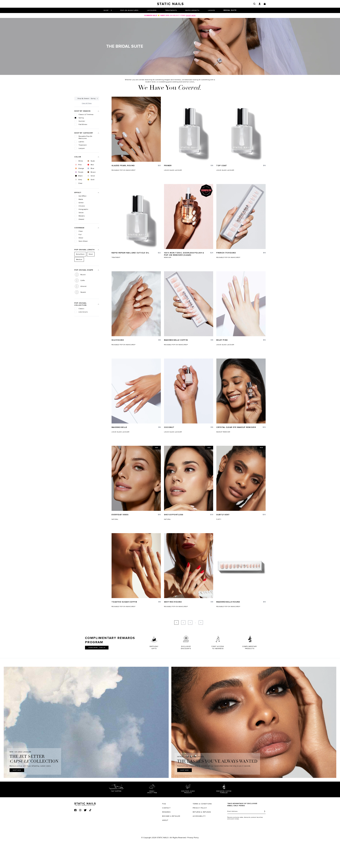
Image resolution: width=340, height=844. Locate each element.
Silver (93, 176)
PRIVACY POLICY (200, 808)
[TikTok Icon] (90, 810)
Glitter (81, 203)
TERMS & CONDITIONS (202, 804)
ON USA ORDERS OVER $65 (170, 15)
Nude (93, 161)
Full (80, 234)
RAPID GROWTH (192, 10)
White (80, 161)
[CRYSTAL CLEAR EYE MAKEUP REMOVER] (241, 391)
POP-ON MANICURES (129, 10)
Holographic (83, 209)
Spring (81, 118)
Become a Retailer (171, 816)
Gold (92, 179)
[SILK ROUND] (136, 303)
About (165, 820)
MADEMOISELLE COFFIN (176, 340)
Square (83, 292)
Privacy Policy (193, 838)
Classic (81, 309)
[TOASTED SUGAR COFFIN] (136, 565)
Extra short (80, 254)
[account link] (259, 4)
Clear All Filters (87, 103)
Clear (80, 183)
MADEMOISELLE (119, 427)
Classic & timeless (86, 114)
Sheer (81, 238)
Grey (80, 179)
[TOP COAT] (241, 129)
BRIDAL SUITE (230, 10)
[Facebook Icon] (75, 810)
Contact (166, 808)
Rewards (166, 812)
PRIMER (168, 166)
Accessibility (199, 816)
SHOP (106, 10)
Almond (83, 286)
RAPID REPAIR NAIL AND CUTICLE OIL (130, 253)
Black (80, 176)
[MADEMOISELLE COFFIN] (188, 303)
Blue (92, 168)
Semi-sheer (83, 241)
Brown (93, 172)
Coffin (82, 280)
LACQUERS (152, 10)
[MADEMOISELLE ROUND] (241, 565)
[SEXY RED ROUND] (188, 565)
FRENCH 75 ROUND (226, 253)
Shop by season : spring (86, 98)
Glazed (81, 219)
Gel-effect (82, 196)
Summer (82, 121)
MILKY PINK (222, 340)
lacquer (82, 148)
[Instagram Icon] (80, 810)
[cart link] (265, 4)
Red (92, 165)
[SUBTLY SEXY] (241, 478)
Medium (79, 259)
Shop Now (17, 770)
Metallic (82, 216)
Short (91, 254)
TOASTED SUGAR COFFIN (124, 602)
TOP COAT (221, 166)
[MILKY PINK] (241, 303)
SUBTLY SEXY (223, 515)
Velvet (81, 213)
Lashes (81, 142)
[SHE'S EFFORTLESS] (188, 478)
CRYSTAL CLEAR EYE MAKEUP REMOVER (236, 427)
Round (82, 275)
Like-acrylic (83, 312)
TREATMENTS (171, 10)
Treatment (83, 145)
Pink (80, 165)
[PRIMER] (188, 129)
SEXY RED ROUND (173, 602)
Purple (80, 172)
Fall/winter (83, 124)
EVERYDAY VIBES (120, 515)
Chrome (82, 206)
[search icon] (254, 4)
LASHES (211, 10)
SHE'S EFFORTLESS (173, 515)
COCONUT (169, 427)
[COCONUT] (188, 391)
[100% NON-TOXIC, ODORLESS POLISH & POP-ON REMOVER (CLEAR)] (188, 216)
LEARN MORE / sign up (96, 647)
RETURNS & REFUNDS (202, 812)
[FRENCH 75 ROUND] (241, 216)
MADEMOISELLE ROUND (228, 602)
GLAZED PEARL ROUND (123, 166)
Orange (81, 168)
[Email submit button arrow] (265, 811)
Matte (81, 199)
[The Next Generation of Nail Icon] (85, 804)
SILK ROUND (118, 340)
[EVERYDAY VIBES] (136, 478)
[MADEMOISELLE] (136, 391)
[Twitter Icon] (85, 810)
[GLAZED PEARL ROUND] (136, 129)
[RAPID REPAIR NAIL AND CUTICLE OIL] (136, 216)
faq (164, 804)
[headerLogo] (170, 4)
